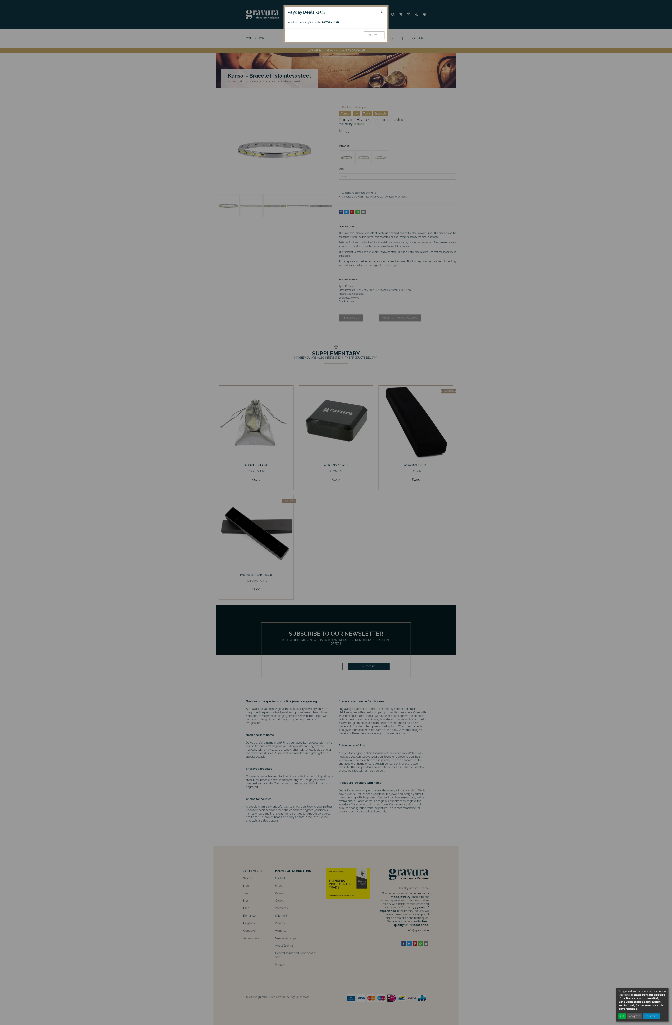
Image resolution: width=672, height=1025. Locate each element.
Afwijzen (634, 1016)
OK (622, 1016)
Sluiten (374, 35)
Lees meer (651, 1016)
